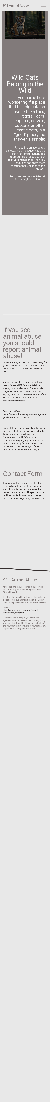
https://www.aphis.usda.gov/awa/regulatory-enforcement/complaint (22, 611)
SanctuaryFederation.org (29, 179)
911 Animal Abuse (16, 5)
